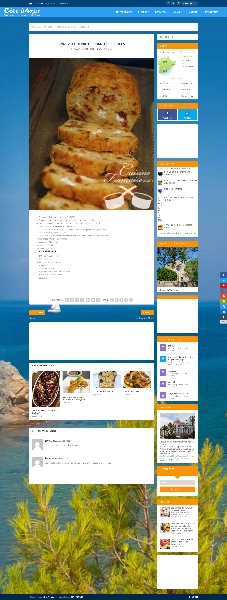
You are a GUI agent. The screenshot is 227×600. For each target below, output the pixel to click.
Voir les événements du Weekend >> (176, 168)
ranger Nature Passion (178, 393)
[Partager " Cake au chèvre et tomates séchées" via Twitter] (71, 300)
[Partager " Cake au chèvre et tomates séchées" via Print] (98, 300)
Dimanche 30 (187, 96)
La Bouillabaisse (131, 391)
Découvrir (161, 12)
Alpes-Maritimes (174, 233)
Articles (193, 12)
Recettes (92, 49)
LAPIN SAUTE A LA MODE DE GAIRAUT (45, 411)
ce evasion (172, 371)
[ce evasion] (163, 372)
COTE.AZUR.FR (77, 597)
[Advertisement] (91, 341)
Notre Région (124, 12)
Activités (172, 446)
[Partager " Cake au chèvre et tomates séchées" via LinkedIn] (87, 300)
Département (173, 449)
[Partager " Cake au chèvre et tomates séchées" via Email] (93, 300)
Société (189, 451)
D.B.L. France (48, 597)
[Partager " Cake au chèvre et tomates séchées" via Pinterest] (82, 300)
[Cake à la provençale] (107, 379)
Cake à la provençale (103, 391)
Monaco (188, 233)
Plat (86, 49)
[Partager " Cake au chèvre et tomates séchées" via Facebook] (66, 300)
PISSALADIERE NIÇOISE (56, 3)
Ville (171, 453)
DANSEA (171, 346)
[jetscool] (163, 384)
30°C (173, 64)
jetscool (171, 382)
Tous (162, 233)
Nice (175, 364)
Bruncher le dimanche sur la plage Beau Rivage (180, 358)
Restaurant (182, 364)
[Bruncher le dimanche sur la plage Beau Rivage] (163, 359)
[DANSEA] (163, 347)
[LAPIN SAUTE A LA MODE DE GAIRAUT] (46, 389)
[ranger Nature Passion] (163, 395)
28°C (165, 71)
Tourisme (164, 453)
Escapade (143, 12)
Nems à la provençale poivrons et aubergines (74, 398)
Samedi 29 (185, 89)
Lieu (192, 449)
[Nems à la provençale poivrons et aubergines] (76, 382)
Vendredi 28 (186, 83)
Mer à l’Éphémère (173, 189)
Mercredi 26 (165, 89)
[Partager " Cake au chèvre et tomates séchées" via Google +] (77, 300)
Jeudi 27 (163, 96)
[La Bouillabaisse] (137, 379)
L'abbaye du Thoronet (168, 290)
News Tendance (178, 451)
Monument (165, 451)
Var (195, 233)
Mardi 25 (164, 83)
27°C (165, 62)
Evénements (211, 12)
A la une (177, 12)
